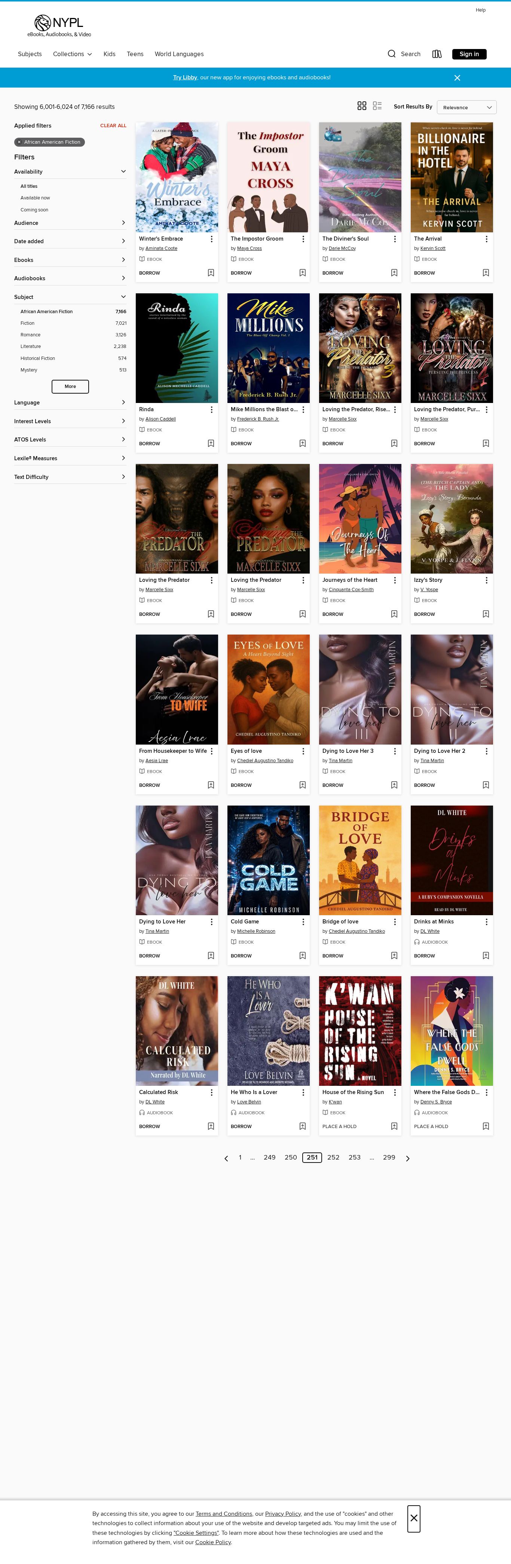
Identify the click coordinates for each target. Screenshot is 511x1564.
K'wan (335, 1102)
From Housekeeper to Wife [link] (173, 751)
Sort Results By (413, 106)
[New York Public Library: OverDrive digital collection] (58, 26)
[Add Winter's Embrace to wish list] (210, 273)
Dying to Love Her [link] (162, 922)
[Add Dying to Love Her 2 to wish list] (485, 786)
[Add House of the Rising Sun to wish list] (394, 1127)
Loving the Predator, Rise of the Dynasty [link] (356, 409)
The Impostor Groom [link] (257, 239)
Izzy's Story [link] (428, 580)
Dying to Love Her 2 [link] (439, 751)
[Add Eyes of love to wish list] (302, 786)
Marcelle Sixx (343, 419)
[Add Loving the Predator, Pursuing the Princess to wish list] (485, 444)
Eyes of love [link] (246, 751)
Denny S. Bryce (436, 1102)
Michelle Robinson (256, 931)
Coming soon (34, 210)
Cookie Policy (213, 1542)
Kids (110, 54)
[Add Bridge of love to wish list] (394, 956)
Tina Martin (340, 761)
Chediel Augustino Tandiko (265, 761)
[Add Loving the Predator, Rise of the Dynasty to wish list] (394, 444)
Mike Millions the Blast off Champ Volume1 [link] (265, 409)
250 (291, 1158)
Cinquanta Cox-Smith (351, 590)
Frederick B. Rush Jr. (258, 419)
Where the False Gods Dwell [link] (448, 1092)
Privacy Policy (283, 1514)
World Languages (179, 54)
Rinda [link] (146, 409)
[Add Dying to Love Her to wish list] (210, 956)
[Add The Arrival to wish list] (485, 273)
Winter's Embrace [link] (161, 239)
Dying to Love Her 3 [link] (348, 751)
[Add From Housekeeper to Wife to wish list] (210, 786)
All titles (29, 186)
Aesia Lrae (157, 761)
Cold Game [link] (245, 922)
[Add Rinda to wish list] (210, 444)
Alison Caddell (161, 419)
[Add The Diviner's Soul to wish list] (394, 273)
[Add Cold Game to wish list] (302, 956)
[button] (403, 55)
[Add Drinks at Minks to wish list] (485, 956)
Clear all (113, 125)
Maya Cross (249, 248)
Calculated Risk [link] (158, 1092)
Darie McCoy (342, 248)
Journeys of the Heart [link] (349, 580)
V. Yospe (429, 590)
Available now (35, 198)
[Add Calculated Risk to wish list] (210, 1127)
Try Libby (185, 78)
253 (355, 1158)
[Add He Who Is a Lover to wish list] (302, 1127)
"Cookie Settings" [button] (196, 1533)
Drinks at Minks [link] (434, 922)
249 (270, 1158)
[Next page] (408, 1157)
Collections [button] (70, 54)
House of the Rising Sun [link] (353, 1092)
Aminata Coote (161, 248)
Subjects (30, 54)
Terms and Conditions (224, 1514)
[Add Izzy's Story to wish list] (485, 615)
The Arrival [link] (428, 239)
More (70, 387)
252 (333, 1158)
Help (481, 10)
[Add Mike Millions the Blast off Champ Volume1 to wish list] (302, 444)
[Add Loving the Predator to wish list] (210, 615)
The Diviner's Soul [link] (345, 239)
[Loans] (437, 55)
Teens (135, 54)
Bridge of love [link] (340, 922)
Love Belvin (249, 1102)
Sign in (469, 54)
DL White (430, 931)
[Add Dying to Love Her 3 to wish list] (394, 786)
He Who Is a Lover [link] (254, 1092)
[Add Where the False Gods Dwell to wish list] (485, 1127)
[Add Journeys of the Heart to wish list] (394, 615)
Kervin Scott (433, 248)
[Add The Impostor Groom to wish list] (302, 273)
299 (389, 1158)
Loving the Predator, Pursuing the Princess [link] (448, 409)
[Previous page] (226, 1157)
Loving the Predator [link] (164, 580)
